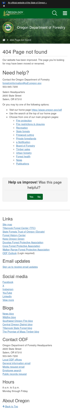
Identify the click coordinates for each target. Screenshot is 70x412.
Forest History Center (14, 235)
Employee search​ (12, 370)
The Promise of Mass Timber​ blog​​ (21, 331)
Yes (31, 196)
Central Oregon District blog (17, 324)
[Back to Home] (10, 27)
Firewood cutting (25, 135)
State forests (23, 131)
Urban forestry (24, 152)
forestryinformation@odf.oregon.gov (22, 83)
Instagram (8, 289)
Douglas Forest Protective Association (23, 242)
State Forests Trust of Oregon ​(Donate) (24, 231)
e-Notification (23, 142)
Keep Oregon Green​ (13, 238)
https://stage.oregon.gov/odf (47, 109)
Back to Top (11, 406)
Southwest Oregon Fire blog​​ (18, 320)
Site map (7, 224)
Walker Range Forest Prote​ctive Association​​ (26, 249)
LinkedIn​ (7, 296)
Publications (22, 163)
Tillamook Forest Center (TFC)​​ (19, 228)
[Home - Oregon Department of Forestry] (4, 40)
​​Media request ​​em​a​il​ (13, 366)
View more (8, 300)
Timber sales (23, 149)
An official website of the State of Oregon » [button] (27, 2)
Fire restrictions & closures (30, 124)
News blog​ (8, 313)
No (39, 196)
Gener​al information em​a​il (16, 363)
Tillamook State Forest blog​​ (17, 328)
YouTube (7, 292)
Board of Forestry (25, 145)
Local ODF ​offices (12, 359)
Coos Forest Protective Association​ (21, 246)
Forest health (23, 156)
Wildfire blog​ (9, 317)
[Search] (55, 13)
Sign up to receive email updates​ (20, 266)
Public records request (15, 374)
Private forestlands (26, 138)
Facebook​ (8, 282)
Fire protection (24, 120)
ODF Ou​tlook (10, 253)
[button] (4, 5)
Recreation (22, 127)
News (19, 160)
